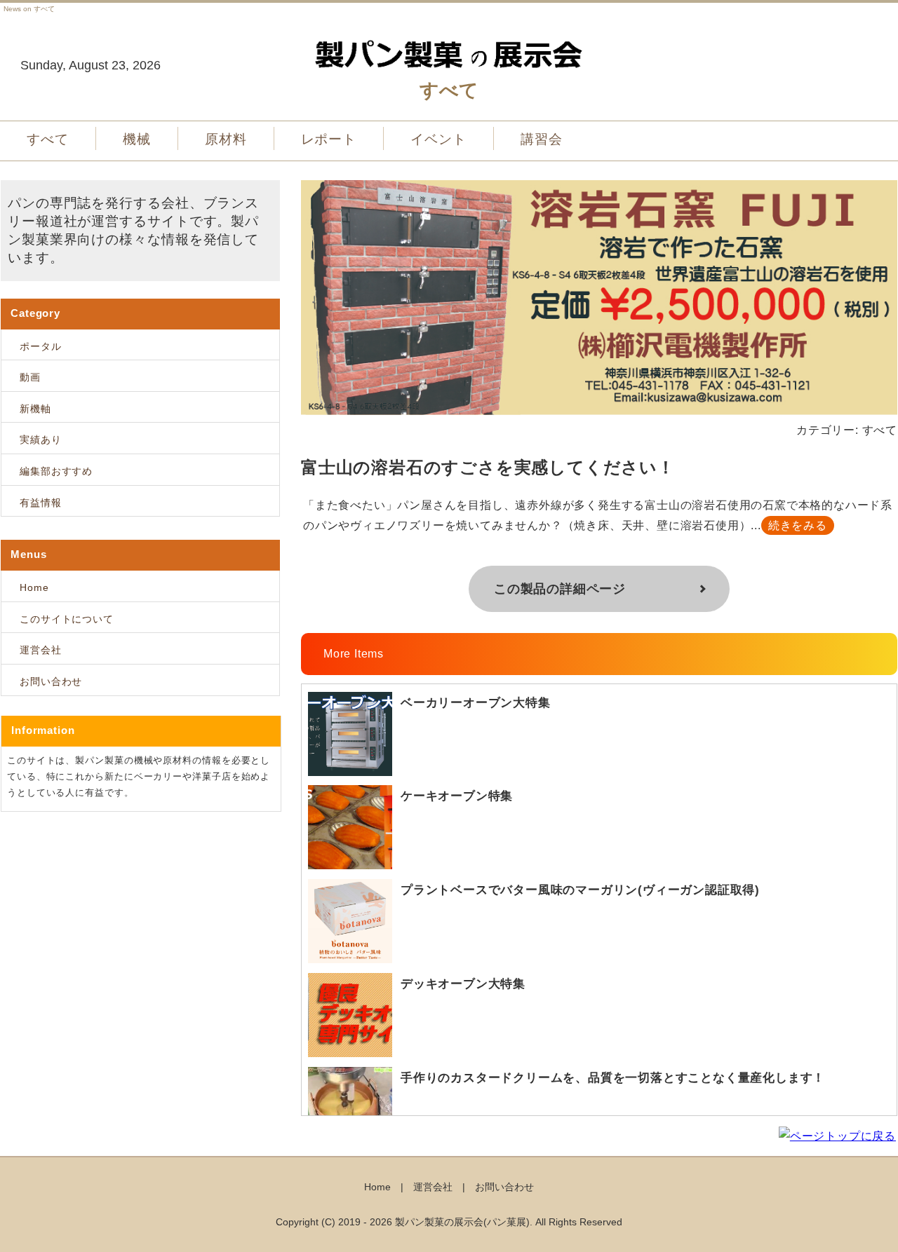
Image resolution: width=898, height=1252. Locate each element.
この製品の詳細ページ (560, 589)
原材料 (226, 139)
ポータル (41, 346)
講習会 (542, 139)
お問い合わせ (51, 681)
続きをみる (797, 525)
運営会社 (41, 649)
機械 (137, 139)
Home (34, 587)
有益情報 (41, 502)
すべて (48, 139)
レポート (329, 139)
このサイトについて (67, 619)
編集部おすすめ (56, 471)
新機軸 (35, 408)
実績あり (41, 439)
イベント (438, 139)
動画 (30, 377)
